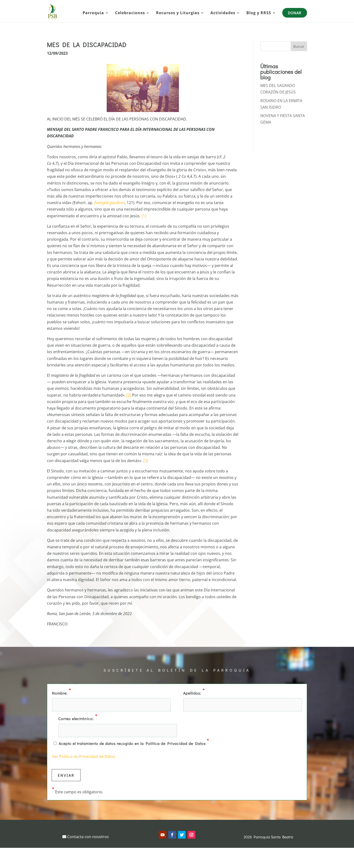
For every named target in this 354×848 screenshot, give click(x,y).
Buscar (298, 46)
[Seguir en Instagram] (191, 835)
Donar (294, 12)
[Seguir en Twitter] (182, 835)
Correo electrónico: (78, 718)
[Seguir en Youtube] (162, 835)
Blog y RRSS (258, 13)
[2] (128, 395)
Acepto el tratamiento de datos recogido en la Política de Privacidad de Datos (134, 743)
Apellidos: (194, 693)
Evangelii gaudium (109, 202)
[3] (145, 460)
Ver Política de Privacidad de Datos (83, 756)
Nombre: (61, 693)
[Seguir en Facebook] (172, 835)
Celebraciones (130, 13)
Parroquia (93, 13)
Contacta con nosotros (87, 836)
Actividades (222, 13)
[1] (144, 216)
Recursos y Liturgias (177, 13)
